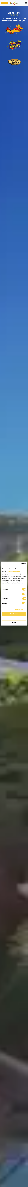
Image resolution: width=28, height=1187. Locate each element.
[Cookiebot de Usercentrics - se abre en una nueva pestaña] (20, 564)
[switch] (24, 594)
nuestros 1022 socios (14, 571)
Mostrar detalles (19, 609)
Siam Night (4, 3)
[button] (24, 3)
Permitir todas (14, 613)
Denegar (14, 622)
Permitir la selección (14, 618)
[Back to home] (14, 3)
